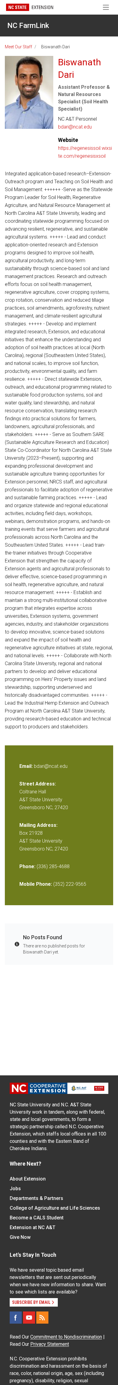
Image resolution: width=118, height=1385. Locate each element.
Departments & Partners (36, 1198)
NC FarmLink (28, 25)
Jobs (15, 1188)
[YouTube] (29, 1317)
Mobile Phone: (35, 884)
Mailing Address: (38, 825)
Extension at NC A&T (32, 1227)
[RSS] (42, 1317)
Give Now (20, 1237)
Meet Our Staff (18, 46)
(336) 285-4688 (53, 866)
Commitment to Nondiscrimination (66, 1337)
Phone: (27, 866)
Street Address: (37, 784)
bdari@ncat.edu (75, 127)
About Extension (28, 1179)
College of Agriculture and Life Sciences (55, 1208)
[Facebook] (16, 1317)
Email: (26, 766)
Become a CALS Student (37, 1218)
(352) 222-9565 (69, 884)
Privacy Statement (49, 1344)
